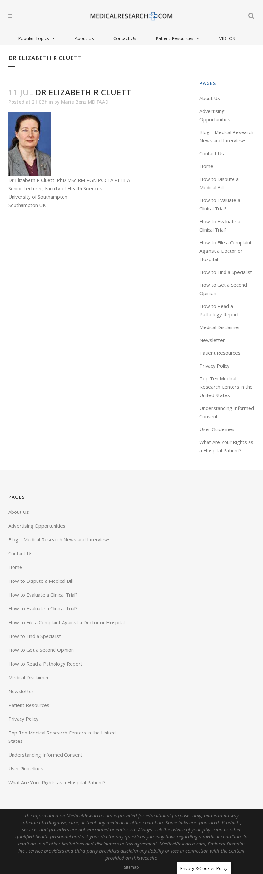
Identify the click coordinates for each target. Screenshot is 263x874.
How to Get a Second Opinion (41, 650)
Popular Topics (33, 38)
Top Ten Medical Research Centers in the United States (226, 386)
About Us (84, 38)
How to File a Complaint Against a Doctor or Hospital (225, 250)
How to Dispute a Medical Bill (40, 581)
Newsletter (212, 340)
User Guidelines (216, 429)
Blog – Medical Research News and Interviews (59, 539)
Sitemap (131, 867)
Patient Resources (174, 38)
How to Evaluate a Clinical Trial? (43, 594)
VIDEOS (227, 38)
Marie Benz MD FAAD (84, 101)
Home (206, 166)
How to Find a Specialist (225, 272)
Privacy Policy (214, 365)
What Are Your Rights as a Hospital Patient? (57, 782)
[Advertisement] (97, 262)
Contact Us (124, 38)
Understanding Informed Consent (45, 754)
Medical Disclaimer (219, 327)
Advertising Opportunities (36, 525)
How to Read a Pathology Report (45, 663)
